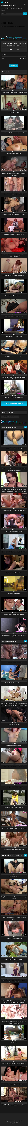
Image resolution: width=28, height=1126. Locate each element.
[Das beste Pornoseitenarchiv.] (14, 39)
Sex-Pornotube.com (8, 3)
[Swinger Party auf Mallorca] (14, 37)
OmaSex (14, 65)
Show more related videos (14, 403)
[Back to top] (23, 1121)
